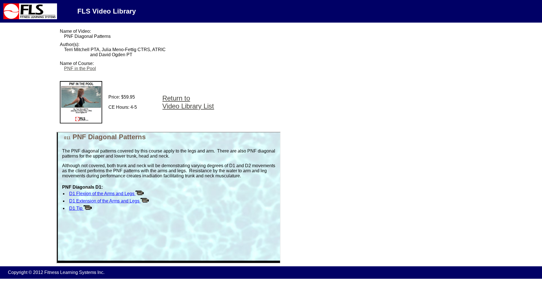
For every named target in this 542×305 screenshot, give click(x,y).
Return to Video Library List (188, 102)
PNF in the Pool (80, 68)
